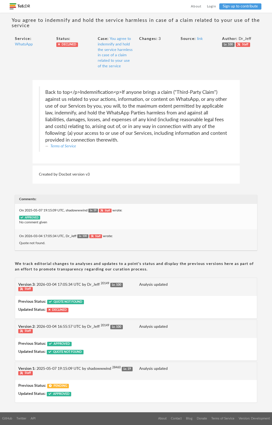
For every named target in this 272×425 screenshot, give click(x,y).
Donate (202, 418)
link (200, 39)
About (196, 6)
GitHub (7, 418)
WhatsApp (24, 44)
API (33, 418)
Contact (176, 418)
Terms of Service (63, 146)
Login (211, 6)
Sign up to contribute (240, 6)
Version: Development (254, 418)
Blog (189, 418)
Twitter (21, 418)
